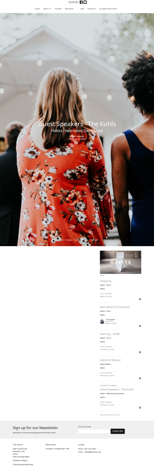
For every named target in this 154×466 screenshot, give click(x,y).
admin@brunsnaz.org (92, 452)
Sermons (60, 240)
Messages (69, 8)
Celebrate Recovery (108, 8)
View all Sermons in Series (110, 415)
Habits (69, 240)
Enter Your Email (84, 427)
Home (37, 8)
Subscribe (117, 431)
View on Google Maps (21, 457)
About (46, 8)
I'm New (58, 8)
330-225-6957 (73, 2)
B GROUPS (92, 8)
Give (82, 8)
